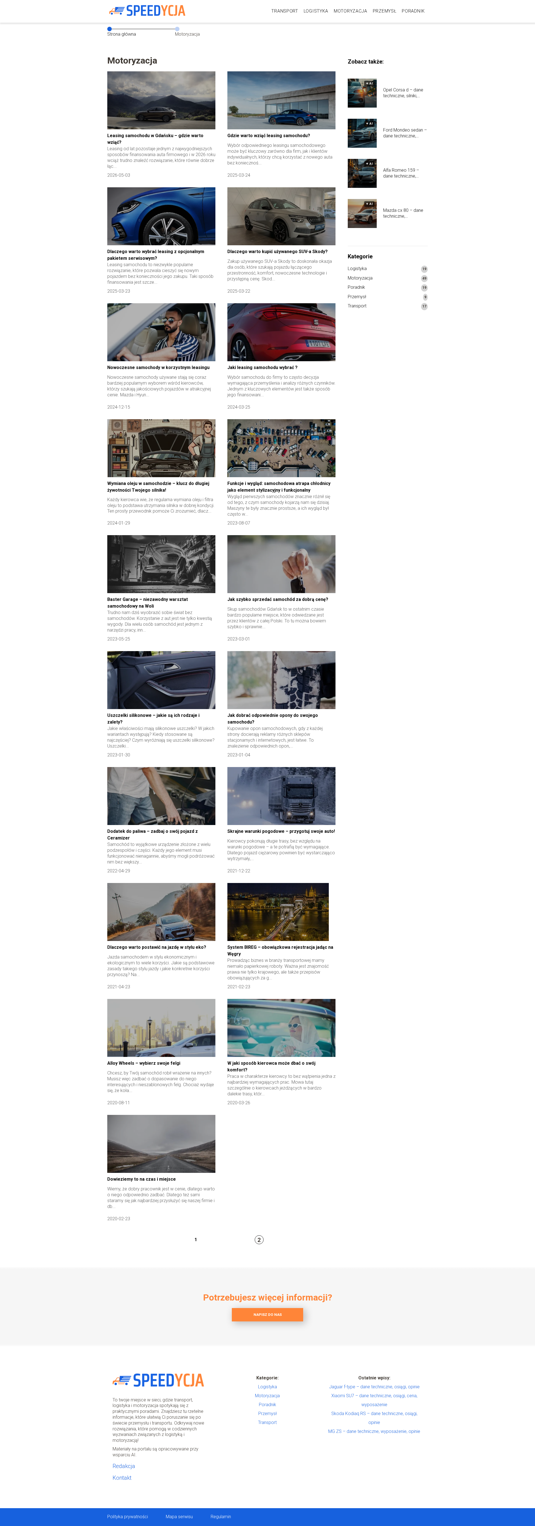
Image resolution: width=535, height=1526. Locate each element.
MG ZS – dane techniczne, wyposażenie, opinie (374, 1431)
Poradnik (413, 11)
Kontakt (122, 1477)
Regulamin (221, 1516)
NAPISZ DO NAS (268, 1314)
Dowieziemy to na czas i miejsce (141, 1179)
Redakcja (124, 1466)
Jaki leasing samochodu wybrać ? (262, 367)
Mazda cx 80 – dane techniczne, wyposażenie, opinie (403, 213)
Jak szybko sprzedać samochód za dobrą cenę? (277, 599)
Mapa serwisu (179, 1516)
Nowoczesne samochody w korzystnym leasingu (158, 367)
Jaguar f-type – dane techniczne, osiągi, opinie (374, 1386)
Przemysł (385, 11)
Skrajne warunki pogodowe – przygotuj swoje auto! (281, 831)
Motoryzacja (350, 11)
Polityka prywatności (127, 1516)
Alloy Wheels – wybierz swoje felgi (143, 1063)
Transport (284, 11)
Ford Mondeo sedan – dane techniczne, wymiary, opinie (405, 133)
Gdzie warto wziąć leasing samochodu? (268, 135)
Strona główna (121, 34)
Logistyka (316, 11)
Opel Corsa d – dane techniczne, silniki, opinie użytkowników (403, 93)
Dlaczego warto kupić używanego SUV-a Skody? (277, 251)
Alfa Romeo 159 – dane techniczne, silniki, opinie (401, 173)
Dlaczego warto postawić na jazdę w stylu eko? (156, 947)
